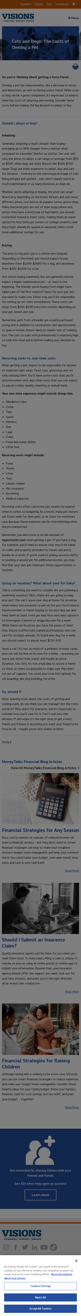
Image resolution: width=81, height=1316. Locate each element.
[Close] (76, 1261)
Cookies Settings (40, 1286)
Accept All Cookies (40, 1308)
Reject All (40, 1297)
